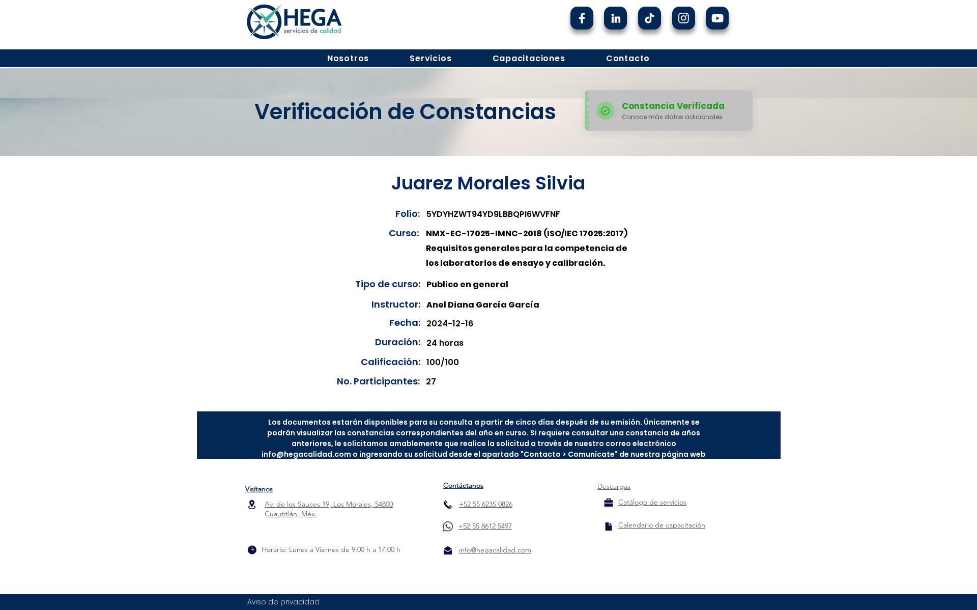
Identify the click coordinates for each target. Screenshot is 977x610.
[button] (348, 58)
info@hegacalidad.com (306, 454)
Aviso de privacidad (283, 602)
